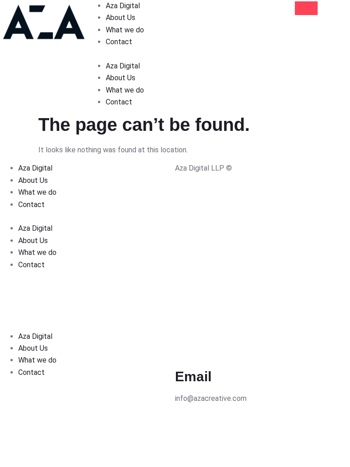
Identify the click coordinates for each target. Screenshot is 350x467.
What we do (125, 30)
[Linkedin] (186, 422)
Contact (119, 41)
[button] (131, 54)
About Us (120, 17)
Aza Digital (123, 5)
